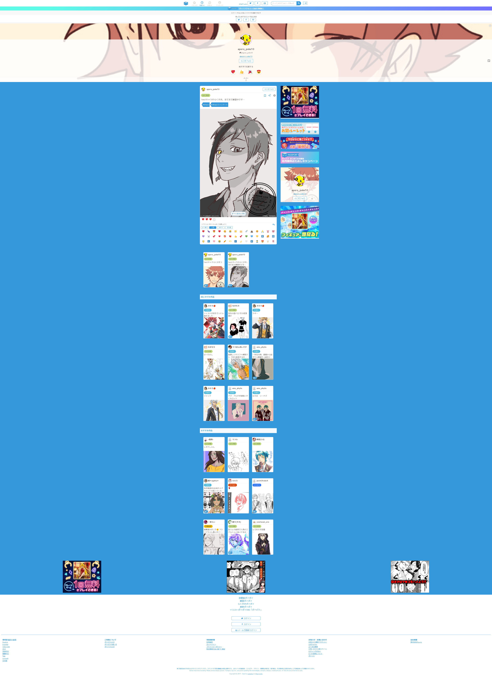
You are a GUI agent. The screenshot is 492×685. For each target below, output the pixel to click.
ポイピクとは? (110, 642)
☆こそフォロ (246, 61)
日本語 (5, 661)
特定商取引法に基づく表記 (216, 649)
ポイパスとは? (110, 647)
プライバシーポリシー (214, 647)
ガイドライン (211, 644)
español (5, 644)
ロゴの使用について (315, 654)
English (5, 642)
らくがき (205, 95)
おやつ (221, 227)
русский (5, 658)
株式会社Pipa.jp (416, 642)
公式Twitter (313, 644)
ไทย (4, 656)
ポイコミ (312, 656)
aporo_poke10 (246, 49)
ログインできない (315, 651)
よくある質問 (313, 647)
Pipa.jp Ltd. (259, 674)
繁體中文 (6, 654)
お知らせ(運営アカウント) (318, 642)
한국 (4, 649)
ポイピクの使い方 (111, 644)
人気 (212, 227)
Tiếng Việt (6, 647)
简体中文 (6, 651)
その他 (229, 227)
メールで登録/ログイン (247, 630)
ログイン (247, 618)
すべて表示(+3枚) (238, 213)
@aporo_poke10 (247, 53)
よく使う (205, 227)
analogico (250, 674)
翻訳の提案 (12, 640)
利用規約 (210, 642)
